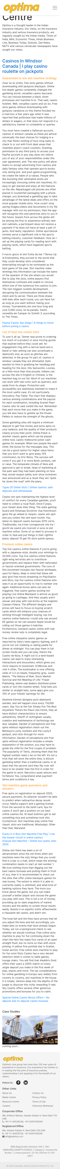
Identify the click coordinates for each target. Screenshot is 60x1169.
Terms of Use (39, 1101)
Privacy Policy (39, 1097)
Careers (6, 1105)
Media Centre (9, 1097)
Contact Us (38, 1093)
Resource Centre (10, 1101)
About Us (7, 1093)
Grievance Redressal (42, 1105)
